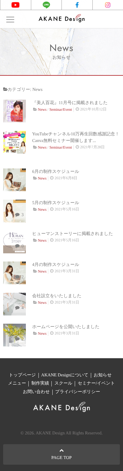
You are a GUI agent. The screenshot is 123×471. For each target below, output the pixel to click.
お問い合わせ (36, 392)
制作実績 (40, 383)
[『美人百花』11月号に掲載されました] (14, 111)
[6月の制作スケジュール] (14, 179)
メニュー (17, 383)
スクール (63, 383)
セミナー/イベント (96, 383)
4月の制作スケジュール (55, 264)
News (42, 109)
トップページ (22, 375)
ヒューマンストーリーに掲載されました (72, 234)
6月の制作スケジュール (55, 171)
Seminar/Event (61, 109)
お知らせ (103, 375)
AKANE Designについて (64, 375)
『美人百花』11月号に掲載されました (70, 103)
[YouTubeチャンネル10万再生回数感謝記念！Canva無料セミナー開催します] (14, 142)
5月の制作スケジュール (55, 203)
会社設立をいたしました (56, 296)
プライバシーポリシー (77, 392)
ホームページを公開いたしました (66, 327)
